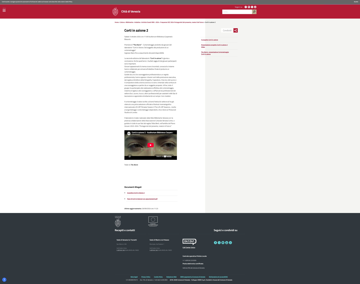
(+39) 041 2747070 (190, 260)
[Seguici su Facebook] (246, 7)
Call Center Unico (189, 247)
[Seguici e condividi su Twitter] (219, 242)
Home (117, 22)
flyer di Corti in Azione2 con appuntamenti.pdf (142, 199)
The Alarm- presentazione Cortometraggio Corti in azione (215, 53)
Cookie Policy (68, 2)
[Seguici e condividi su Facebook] (215, 242)
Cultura (122, 22)
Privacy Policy (145, 277)
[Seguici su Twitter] (252, 7)
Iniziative (137, 22)
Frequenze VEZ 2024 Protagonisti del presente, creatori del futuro (182, 22)
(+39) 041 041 (121, 250)
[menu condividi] (235, 30)
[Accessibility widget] (4, 280)
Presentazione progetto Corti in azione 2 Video (214, 46)
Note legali (134, 277)
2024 (157, 22)
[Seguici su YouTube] (255, 7)
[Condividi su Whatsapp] (230, 242)
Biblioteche (129, 22)
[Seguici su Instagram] (249, 7)
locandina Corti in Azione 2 (136, 193)
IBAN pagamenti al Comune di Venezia (192, 277)
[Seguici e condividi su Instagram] (222, 242)
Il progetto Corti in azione (209, 40)
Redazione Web (171, 277)
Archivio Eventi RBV (147, 22)
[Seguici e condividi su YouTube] (226, 242)
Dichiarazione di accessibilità (218, 277)
